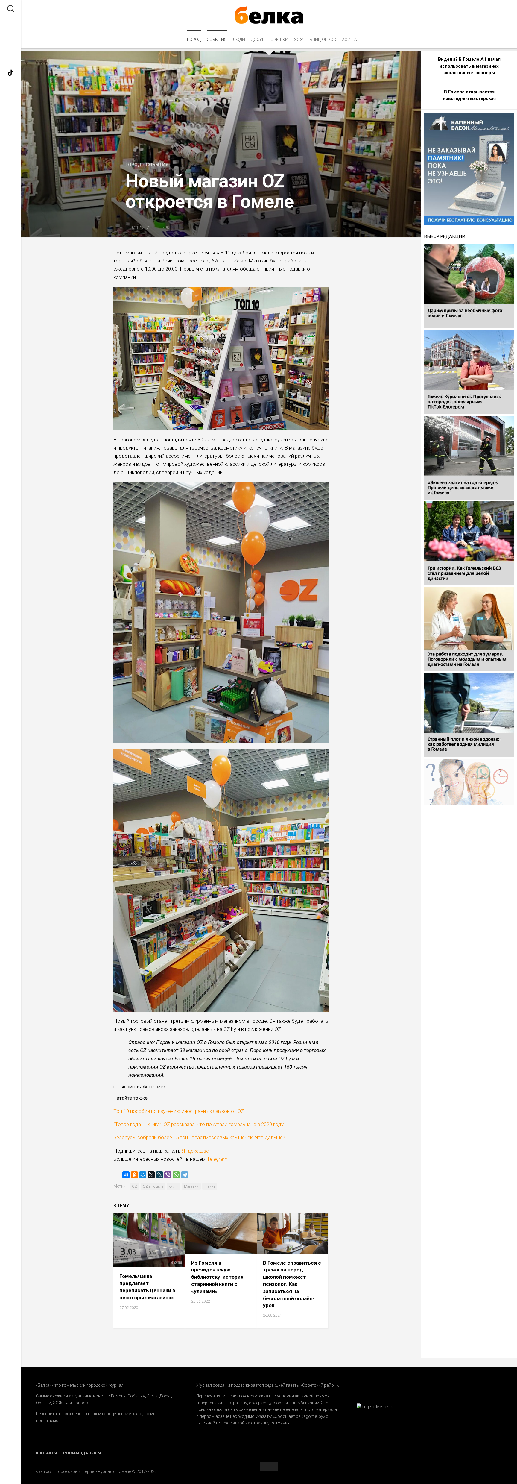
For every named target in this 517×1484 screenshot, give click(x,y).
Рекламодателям (82, 1453)
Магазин (191, 1186)
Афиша (349, 39)
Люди (239, 39)
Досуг (257, 39)
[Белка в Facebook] (10, 53)
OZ (134, 1186)
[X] (151, 1174)
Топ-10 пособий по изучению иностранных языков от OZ (178, 1111)
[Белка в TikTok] (10, 73)
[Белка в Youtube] (10, 133)
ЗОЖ (299, 39)
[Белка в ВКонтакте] (10, 113)
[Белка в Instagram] (10, 92)
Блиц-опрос (323, 39)
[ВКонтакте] (126, 1174)
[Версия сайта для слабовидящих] (10, 28)
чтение (209, 1186)
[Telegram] (184, 1174)
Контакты (46, 1453)
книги (173, 1186)
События (217, 39)
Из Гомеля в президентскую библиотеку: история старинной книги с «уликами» (217, 1277)
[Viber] (167, 1174)
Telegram (216, 1159)
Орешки (279, 39)
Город (194, 39)
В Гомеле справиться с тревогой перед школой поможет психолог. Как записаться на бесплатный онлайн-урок (292, 1284)
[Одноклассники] (134, 1174)
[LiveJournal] (159, 1174)
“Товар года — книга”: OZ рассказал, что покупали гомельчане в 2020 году (198, 1124)
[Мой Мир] (142, 1174)
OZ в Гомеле (153, 1186)
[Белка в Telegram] (10, 153)
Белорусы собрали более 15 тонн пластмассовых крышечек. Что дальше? (199, 1137)
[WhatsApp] (176, 1174)
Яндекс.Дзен (197, 1151)
